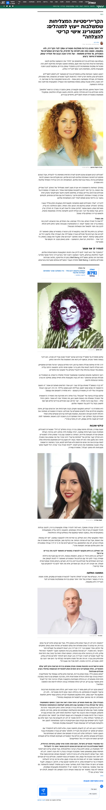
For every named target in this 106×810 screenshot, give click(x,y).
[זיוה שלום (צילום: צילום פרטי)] (70, 317)
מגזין (76, 6)
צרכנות (86, 6)
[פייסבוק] (4, 6)
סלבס (62, 2)
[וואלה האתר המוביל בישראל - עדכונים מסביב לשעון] (92, 3)
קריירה (63, 6)
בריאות (45, 2)
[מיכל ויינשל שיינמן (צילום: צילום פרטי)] (70, 134)
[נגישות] (3, 2)
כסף (56, 2)
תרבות (68, 2)
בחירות (74, 2)
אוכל (51, 2)
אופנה (24, 2)
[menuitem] (79, 3)
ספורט (81, 2)
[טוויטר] (7, 6)
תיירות (39, 2)
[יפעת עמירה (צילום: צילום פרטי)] (70, 487)
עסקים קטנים (70, 6)
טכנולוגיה (31, 2)
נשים (101, 776)
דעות (81, 6)
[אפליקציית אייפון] (10, 6)
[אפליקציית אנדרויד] (12, 6)
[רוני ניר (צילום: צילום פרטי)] (70, 612)
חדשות (92, 6)
